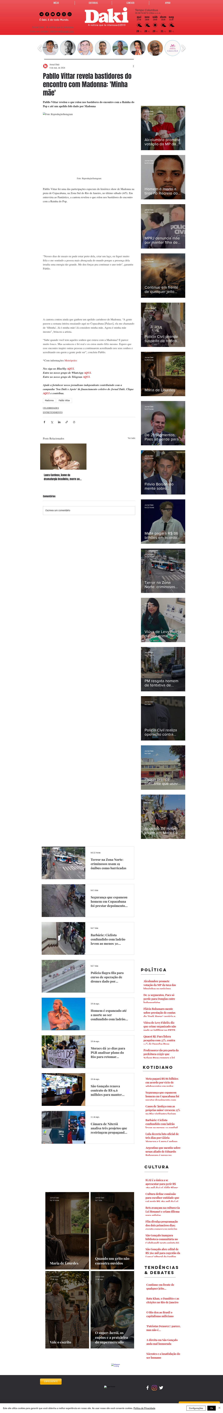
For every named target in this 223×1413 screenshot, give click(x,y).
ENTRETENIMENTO (53, 412)
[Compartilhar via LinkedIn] (59, 422)
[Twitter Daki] (58, 14)
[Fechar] (219, 1408)
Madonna (49, 400)
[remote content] (89, 231)
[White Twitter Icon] (161, 1387)
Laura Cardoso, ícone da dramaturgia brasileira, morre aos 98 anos (62, 477)
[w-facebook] (147, 1387)
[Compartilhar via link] (66, 422)
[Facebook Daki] (47, 14)
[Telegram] (41, 14)
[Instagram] (154, 1387)
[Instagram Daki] (64, 14)
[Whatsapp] (70, 14)
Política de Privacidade (144, 1408)
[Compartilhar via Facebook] (44, 422)
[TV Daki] (53, 14)
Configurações (196, 1408)
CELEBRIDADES (51, 407)
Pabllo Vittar (64, 400)
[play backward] (39, 48)
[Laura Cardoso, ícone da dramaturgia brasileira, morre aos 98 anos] (63, 457)
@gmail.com (67, 32)
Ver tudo (131, 438)
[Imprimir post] (74, 422)
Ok (211, 1408)
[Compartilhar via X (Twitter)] (51, 422)
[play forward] (183, 48)
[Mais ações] (133, 66)
